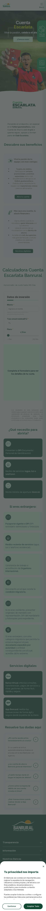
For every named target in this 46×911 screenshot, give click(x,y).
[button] (23, 739)
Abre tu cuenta (23, 197)
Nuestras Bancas (12, 859)
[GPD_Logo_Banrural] (6, 5)
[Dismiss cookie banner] (43, 866)
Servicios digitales (23, 251)
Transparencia (11, 842)
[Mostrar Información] (40, 850)
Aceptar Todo (33, 906)
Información (9, 850)
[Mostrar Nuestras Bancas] (40, 858)
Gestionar (11, 906)
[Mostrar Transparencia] (40, 842)
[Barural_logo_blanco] (23, 825)
